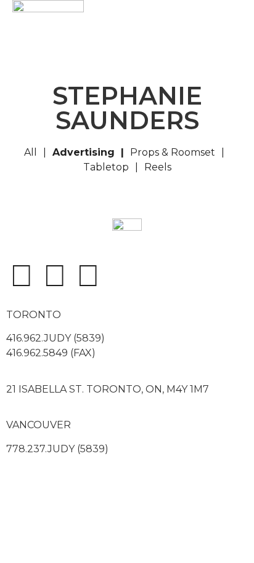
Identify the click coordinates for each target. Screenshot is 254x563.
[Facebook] (21, 275)
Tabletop (106, 167)
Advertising (83, 152)
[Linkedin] (88, 275)
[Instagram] (54, 275)
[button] (190, 36)
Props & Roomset (172, 152)
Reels (157, 167)
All (30, 152)
